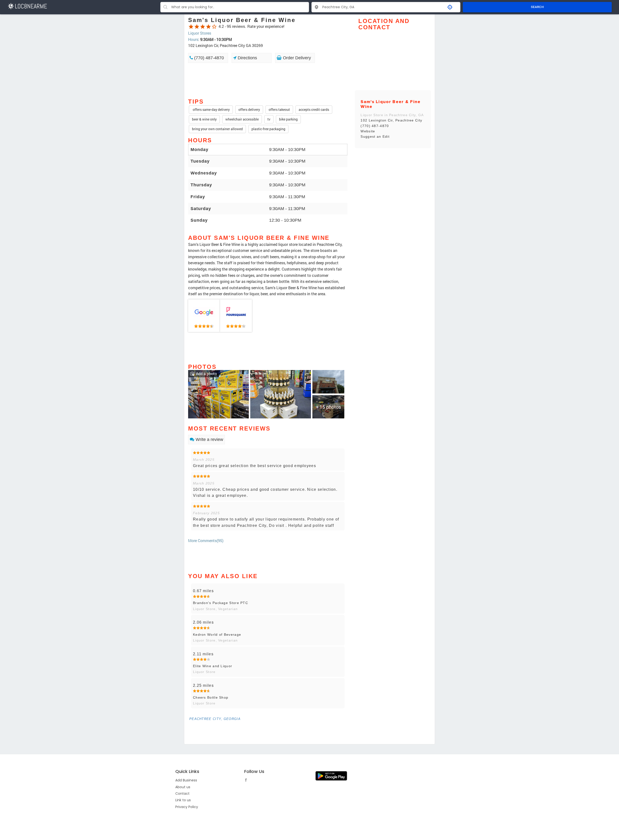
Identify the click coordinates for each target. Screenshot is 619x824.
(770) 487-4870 (208, 57)
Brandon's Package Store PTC (220, 603)
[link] (204, 315)
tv (268, 119)
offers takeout (279, 109)
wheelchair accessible (242, 119)
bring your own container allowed (217, 129)
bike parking (288, 119)
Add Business (186, 780)
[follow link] (247, 781)
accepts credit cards (314, 109)
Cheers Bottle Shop (210, 697)
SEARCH (537, 7)
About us (182, 787)
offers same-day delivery (211, 109)
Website (368, 131)
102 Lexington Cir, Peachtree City (391, 120)
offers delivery (249, 109)
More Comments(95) (205, 540)
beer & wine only (204, 119)
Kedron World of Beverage (217, 634)
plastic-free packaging (268, 129)
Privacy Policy (186, 806)
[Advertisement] (267, 80)
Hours (193, 39)
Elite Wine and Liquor (212, 666)
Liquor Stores (199, 33)
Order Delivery (296, 57)
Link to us (183, 800)
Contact (182, 793)
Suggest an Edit (375, 136)
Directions (246, 57)
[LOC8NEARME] (27, 5)
